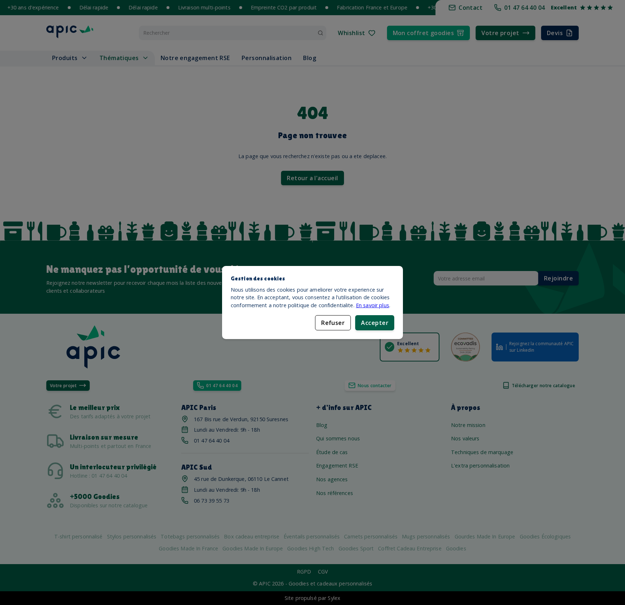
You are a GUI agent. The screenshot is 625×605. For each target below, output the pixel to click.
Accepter (374, 323)
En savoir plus (372, 305)
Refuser (333, 323)
